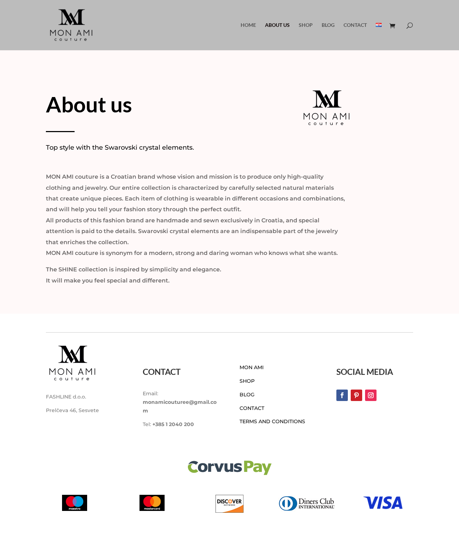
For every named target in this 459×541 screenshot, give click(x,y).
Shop (306, 25)
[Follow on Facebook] (342, 395)
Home (248, 25)
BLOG (247, 394)
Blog (328, 25)
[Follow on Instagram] (371, 395)
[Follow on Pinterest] (356, 395)
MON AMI (252, 367)
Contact (355, 25)
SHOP (247, 381)
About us (277, 25)
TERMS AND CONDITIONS (272, 421)
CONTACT (252, 408)
